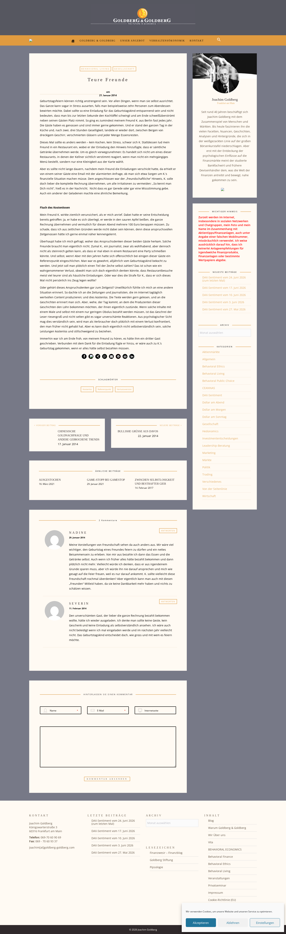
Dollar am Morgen (214, 409)
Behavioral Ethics (213, 366)
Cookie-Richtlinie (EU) (222, 900)
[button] (220, 43)
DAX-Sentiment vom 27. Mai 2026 (224, 309)
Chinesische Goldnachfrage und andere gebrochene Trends (78, 435)
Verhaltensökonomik (167, 40)
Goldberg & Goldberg (98, 40)
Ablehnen (232, 923)
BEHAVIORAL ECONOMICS (225, 849)
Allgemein (208, 359)
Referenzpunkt (104, 389)
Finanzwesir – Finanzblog (166, 853)
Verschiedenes (211, 481)
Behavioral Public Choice (218, 381)
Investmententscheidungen (220, 438)
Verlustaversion (124, 389)
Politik (206, 467)
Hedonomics (210, 431)
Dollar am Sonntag (214, 417)
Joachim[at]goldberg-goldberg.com (52, 847)
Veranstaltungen (219, 878)
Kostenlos (87, 389)
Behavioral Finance (220, 856)
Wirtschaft (209, 496)
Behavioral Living (95, 68)
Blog (211, 820)
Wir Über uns (216, 835)
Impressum (215, 892)
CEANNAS (208, 388)
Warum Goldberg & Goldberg (227, 828)
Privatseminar (217, 885)
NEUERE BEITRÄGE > (171, 425)
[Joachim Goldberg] (143, 16)
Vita (210, 842)
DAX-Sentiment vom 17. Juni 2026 (224, 288)
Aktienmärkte (211, 352)
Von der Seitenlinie (214, 489)
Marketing (209, 453)
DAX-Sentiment (212, 395)
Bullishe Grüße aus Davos (138, 431)
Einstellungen (265, 923)
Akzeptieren (201, 923)
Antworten (168, 530)
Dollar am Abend (213, 402)
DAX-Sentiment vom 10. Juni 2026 (224, 295)
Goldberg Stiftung (161, 860)
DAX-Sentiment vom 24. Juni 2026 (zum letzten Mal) (224, 279)
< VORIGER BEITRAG (45, 425)
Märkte (206, 460)
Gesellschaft (124, 68)
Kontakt (197, 40)
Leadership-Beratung (216, 445)
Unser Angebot (132, 40)
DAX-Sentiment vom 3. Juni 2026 (223, 302)
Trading (207, 474)
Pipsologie (156, 867)
